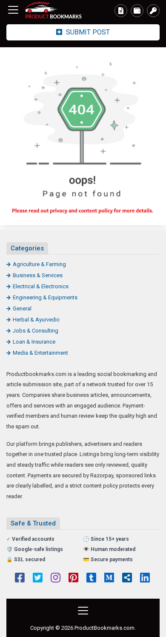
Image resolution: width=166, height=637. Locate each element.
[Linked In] (145, 579)
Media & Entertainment (40, 353)
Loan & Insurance (34, 342)
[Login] (153, 10)
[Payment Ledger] (137, 10)
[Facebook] (20, 579)
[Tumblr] (91, 579)
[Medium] (109, 579)
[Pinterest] (73, 579)
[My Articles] (120, 10)
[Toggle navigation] (13, 9)
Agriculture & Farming (39, 264)
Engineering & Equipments (45, 297)
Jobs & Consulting (35, 330)
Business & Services (38, 275)
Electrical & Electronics (41, 286)
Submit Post (87, 32)
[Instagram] (55, 579)
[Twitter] (38, 579)
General (22, 308)
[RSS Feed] (127, 579)
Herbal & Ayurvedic (36, 319)
